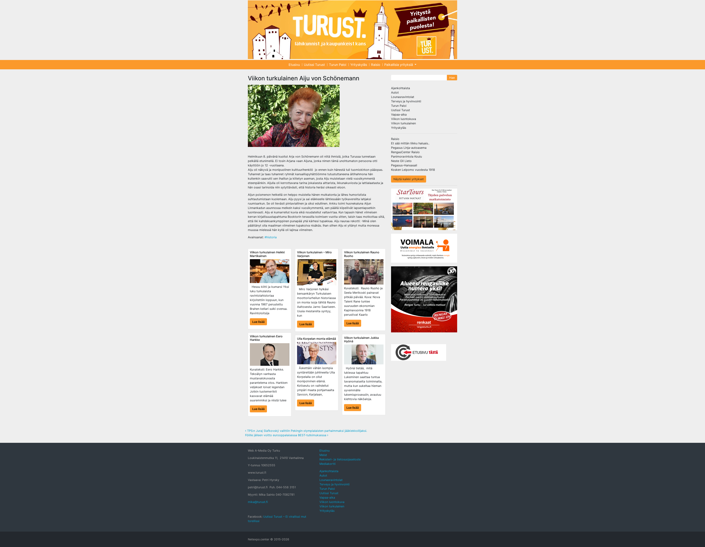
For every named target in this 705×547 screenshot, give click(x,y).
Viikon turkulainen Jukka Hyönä (361, 339)
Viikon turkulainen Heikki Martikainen (267, 254)
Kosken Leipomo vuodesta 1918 (413, 170)
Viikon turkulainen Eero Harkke (266, 338)
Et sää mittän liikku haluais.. (410, 143)
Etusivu (294, 65)
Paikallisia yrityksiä (399, 65)
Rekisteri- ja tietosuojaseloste (340, 459)
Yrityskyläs (358, 65)
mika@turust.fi (258, 502)
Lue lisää (258, 322)
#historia (271, 237)
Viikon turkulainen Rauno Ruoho (361, 254)
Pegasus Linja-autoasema (408, 147)
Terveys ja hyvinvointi (406, 101)
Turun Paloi (337, 65)
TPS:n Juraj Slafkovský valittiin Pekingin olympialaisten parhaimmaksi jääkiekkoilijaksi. (306, 431)
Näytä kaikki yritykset (408, 179)
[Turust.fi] (352, 30)
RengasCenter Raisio (405, 152)
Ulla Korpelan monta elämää (316, 338)
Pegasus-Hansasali (404, 165)
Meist (323, 455)
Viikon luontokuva (403, 119)
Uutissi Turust (314, 65)
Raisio (375, 65)
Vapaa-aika (399, 114)
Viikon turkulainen (403, 123)
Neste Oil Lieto (401, 161)
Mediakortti (327, 464)
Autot (395, 92)
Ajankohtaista (400, 88)
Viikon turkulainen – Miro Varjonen (314, 254)
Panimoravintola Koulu (406, 156)
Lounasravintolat (402, 97)
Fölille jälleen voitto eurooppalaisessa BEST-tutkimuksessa (286, 435)
